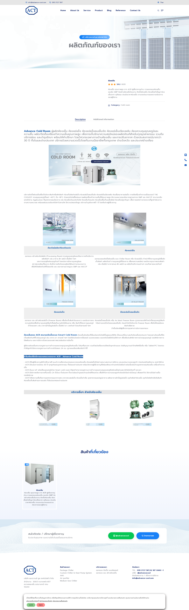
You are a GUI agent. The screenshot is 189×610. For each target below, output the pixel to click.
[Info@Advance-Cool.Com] (185, 165)
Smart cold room (62, 370)
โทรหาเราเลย (149, 535)
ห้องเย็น (39, 490)
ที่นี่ (86, 348)
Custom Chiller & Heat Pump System (76, 573)
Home (63, 10)
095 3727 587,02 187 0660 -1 (150, 570)
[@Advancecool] (185, 155)
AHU (62, 575)
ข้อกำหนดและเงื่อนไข (45, 601)
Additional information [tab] (103, 119)
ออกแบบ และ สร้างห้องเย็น (106, 573)
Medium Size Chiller (68, 581)
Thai (161, 2)
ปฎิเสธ (41, 605)
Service (87, 10)
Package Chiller (67, 570)
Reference (121, 10)
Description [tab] (80, 119)
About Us (74, 10)
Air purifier (64, 578)
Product (99, 10)
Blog (109, 10)
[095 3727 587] (185, 160)
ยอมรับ (31, 605)
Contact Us (135, 10)
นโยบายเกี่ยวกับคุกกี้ (32, 601)
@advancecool (122, 535)
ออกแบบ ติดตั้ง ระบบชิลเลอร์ (107, 570)
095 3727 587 (57, 2)
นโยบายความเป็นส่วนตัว (60, 601)
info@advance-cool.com (37, 2)
